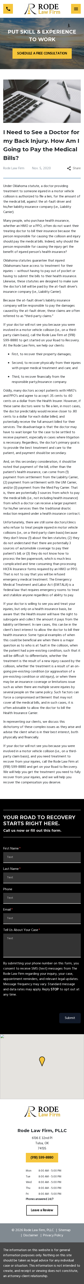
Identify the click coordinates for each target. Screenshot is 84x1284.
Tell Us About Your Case (20, 930)
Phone (7, 889)
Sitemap (65, 1230)
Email (7, 909)
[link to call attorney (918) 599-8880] (8, 9)
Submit (70, 1018)
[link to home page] (42, 8)
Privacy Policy (53, 1235)
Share (77, 168)
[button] (42, 1061)
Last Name (11, 869)
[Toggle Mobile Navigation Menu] (76, 9)
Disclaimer (30, 1235)
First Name (11, 848)
